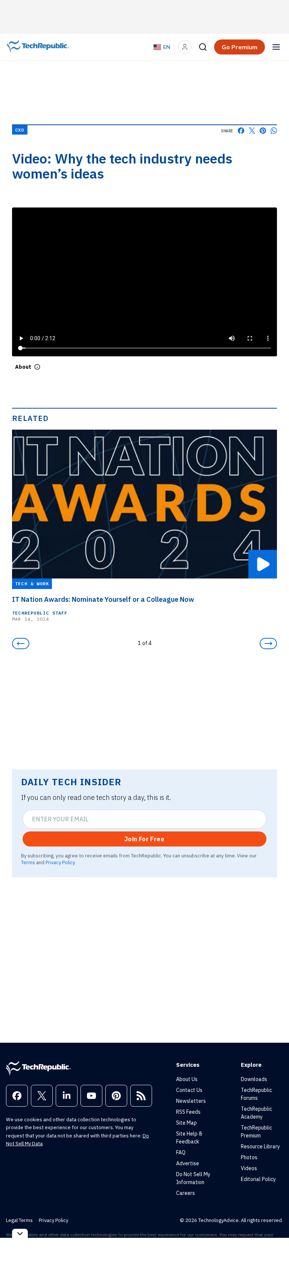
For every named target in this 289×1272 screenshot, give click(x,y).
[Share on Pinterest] (263, 130)
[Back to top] (274, 1249)
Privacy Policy (60, 862)
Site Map (186, 1122)
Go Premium (239, 47)
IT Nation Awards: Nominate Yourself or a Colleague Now (103, 599)
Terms (28, 862)
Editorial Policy (258, 1179)
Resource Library (260, 1146)
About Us (187, 1079)
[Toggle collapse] (20, 1233)
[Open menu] (276, 47)
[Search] (203, 47)
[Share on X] (252, 130)
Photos (249, 1157)
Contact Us (189, 1090)
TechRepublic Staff (40, 613)
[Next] (268, 643)
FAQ (181, 1152)
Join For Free (144, 839)
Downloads (254, 1079)
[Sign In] (185, 47)
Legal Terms (19, 1220)
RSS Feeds (188, 1111)
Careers (185, 1193)
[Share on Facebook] (241, 130)
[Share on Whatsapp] (274, 130)
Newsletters (191, 1101)
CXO (19, 130)
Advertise (187, 1163)
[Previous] (20, 643)
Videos (249, 1168)
